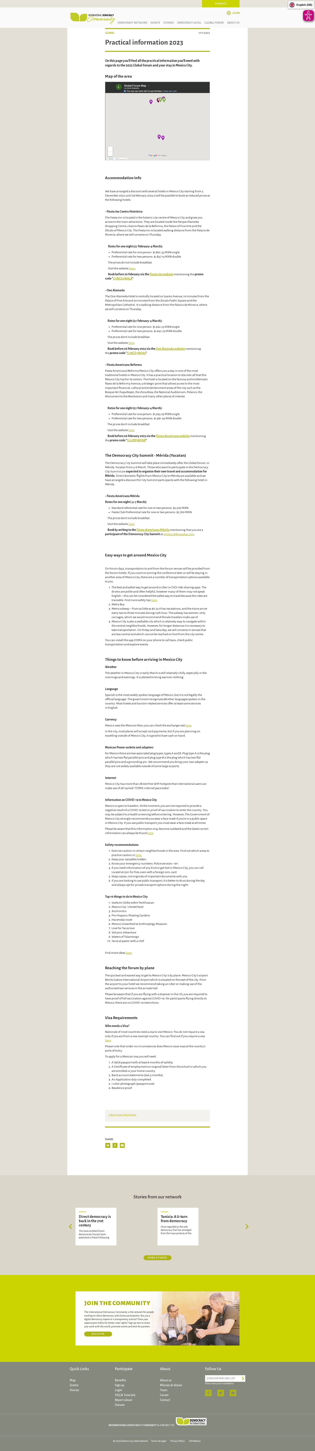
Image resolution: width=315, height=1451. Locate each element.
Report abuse (123, 1400)
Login (236, 13)
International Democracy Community (92, 17)
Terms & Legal (158, 1441)
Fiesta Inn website (161, 274)
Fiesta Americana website (173, 436)
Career (164, 1395)
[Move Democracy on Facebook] (208, 1393)
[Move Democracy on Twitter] (220, 1393)
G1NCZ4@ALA (122, 278)
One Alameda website (170, 348)
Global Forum (214, 22)
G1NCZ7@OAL (136, 353)
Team (163, 1390)
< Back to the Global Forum (122, 1115)
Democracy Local (189, 22)
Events (155, 22)
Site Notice (194, 1441)
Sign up (119, 1385)
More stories (157, 1257)
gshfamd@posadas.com (178, 534)
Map (73, 1380)
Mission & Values (171, 1385)
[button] (71, 1226)
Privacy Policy (177, 1441)
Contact (165, 1400)
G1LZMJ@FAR (136, 440)
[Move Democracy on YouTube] (233, 1393)
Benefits (120, 1380)
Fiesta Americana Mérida (152, 530)
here (132, 268)
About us (233, 22)
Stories (168, 22)
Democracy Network (132, 22)
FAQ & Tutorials (125, 1395)
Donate (221, 3)
